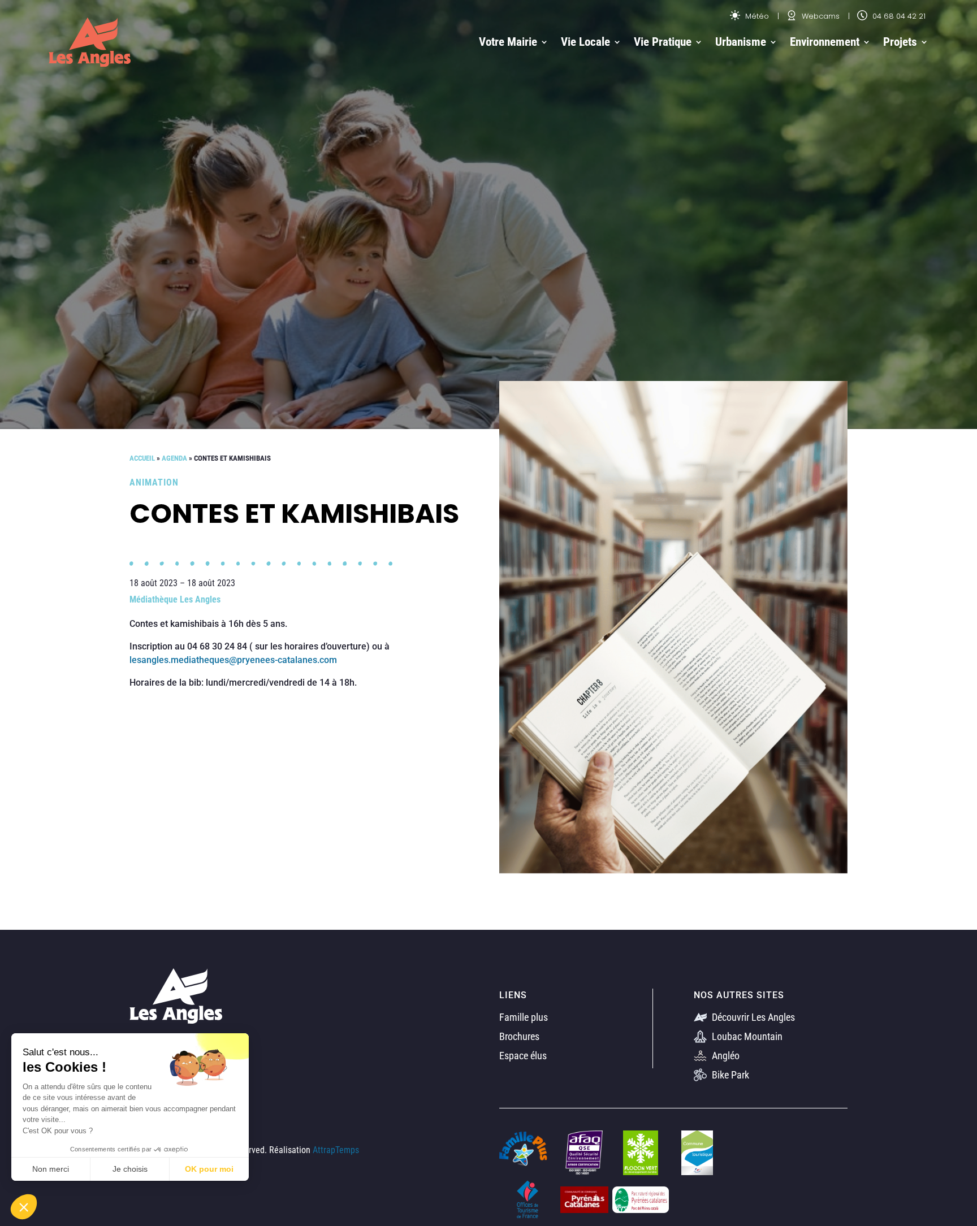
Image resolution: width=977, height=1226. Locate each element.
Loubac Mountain (746, 1036)
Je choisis (130, 1168)
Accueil (142, 458)
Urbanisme (740, 42)
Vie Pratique (662, 42)
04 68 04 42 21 (898, 16)
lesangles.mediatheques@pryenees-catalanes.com (233, 660)
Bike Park (729, 1075)
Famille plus (523, 1017)
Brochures (519, 1036)
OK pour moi (209, 1168)
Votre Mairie (508, 42)
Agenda (174, 458)
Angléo (725, 1056)
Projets (900, 42)
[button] (23, 1206)
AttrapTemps (336, 1150)
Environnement (824, 42)
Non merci (50, 1168)
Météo (756, 16)
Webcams (819, 16)
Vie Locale (585, 42)
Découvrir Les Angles (752, 1017)
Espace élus (523, 1056)
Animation (154, 482)
